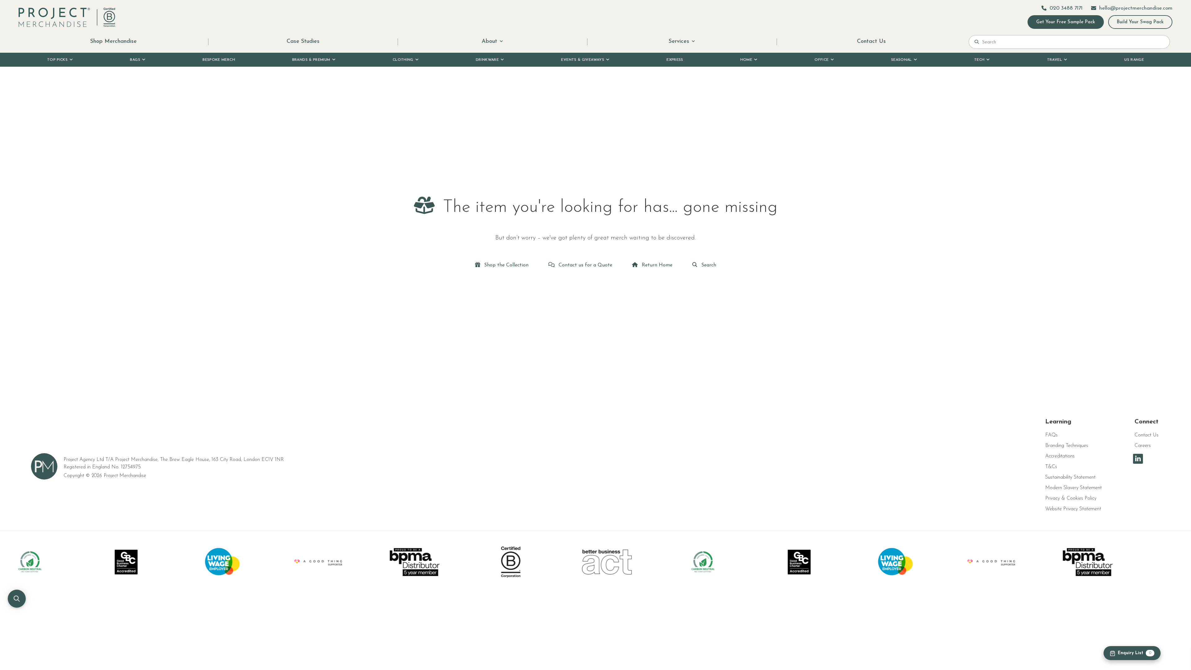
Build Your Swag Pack (1140, 22)
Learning (1058, 422)
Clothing (403, 60)
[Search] (977, 42)
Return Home (656, 265)
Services (679, 41)
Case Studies (303, 41)
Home (746, 60)
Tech (979, 60)
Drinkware (487, 60)
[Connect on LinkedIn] (1138, 459)
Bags (135, 60)
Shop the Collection (506, 265)
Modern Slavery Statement (1073, 487)
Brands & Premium (311, 60)
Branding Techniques (1066, 445)
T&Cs (1051, 466)
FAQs (1051, 435)
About (489, 41)
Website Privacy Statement (1073, 509)
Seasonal (901, 60)
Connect (1146, 422)
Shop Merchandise (113, 41)
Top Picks (57, 60)
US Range (1134, 60)
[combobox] (1073, 42)
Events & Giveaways (582, 60)
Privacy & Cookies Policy (1070, 498)
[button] (17, 599)
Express (675, 60)
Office (821, 60)
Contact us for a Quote (584, 265)
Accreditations (1060, 456)
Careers (1143, 445)
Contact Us (871, 41)
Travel (1054, 60)
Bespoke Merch (219, 60)
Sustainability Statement (1070, 477)
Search (708, 265)
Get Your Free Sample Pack (1065, 22)
